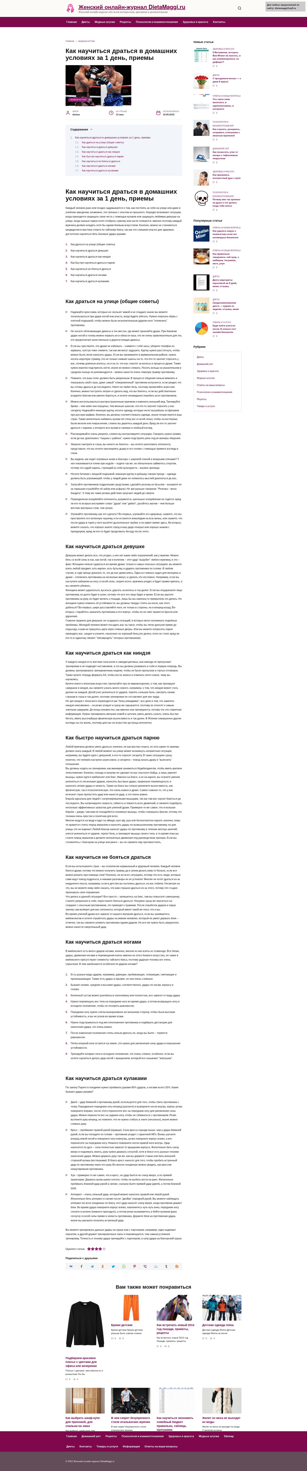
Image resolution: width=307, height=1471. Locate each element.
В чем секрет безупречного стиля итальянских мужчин (130, 1420)
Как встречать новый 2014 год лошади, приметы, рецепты (175, 1328)
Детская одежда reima (218, 1325)
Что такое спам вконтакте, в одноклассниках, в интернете (223, 104)
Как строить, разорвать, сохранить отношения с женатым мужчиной (226, 132)
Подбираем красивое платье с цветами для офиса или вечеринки (81, 1362)
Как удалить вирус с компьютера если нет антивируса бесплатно (225, 234)
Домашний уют (205, 364)
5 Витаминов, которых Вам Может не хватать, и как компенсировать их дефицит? (227, 57)
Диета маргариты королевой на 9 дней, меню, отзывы (225, 283)
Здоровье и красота (195, 22)
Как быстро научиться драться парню (103, 156)
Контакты (219, 22)
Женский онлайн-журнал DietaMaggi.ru (132, 7)
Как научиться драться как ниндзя (101, 152)
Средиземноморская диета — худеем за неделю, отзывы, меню (226, 306)
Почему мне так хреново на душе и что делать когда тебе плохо (226, 202)
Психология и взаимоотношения (157, 22)
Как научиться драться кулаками (100, 170)
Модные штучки (105, 22)
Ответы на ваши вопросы (211, 385)
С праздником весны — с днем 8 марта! (227, 80)
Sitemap (229, 1436)
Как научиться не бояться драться (101, 161)
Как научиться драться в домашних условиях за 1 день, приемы (113, 137)
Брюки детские (122, 1325)
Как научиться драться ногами (98, 166)
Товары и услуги (206, 406)
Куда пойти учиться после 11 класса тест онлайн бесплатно (224, 328)
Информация (131, 1446)
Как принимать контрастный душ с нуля (226, 176)
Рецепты (125, 22)
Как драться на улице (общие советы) (103, 142)
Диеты (86, 22)
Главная (71, 22)
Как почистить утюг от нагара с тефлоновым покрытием (225, 155)
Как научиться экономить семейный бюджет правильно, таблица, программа (175, 1423)
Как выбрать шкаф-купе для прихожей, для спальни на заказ (83, 1421)
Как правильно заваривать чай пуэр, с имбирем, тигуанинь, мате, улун (226, 259)
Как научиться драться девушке (100, 147)
